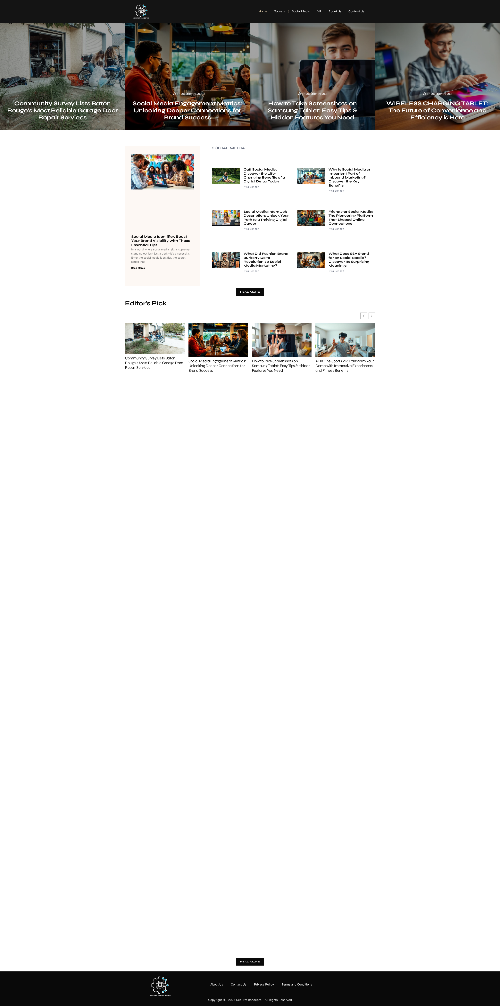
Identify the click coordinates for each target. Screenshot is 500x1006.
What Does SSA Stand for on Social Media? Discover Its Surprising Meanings (349, 260)
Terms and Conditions (297, 984)
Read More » (138, 267)
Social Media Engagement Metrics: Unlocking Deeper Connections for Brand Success (187, 110)
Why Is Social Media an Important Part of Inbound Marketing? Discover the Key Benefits (350, 177)
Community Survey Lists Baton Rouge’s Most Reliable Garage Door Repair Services (62, 110)
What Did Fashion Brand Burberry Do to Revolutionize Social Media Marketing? (266, 260)
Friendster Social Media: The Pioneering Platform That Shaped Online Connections (351, 218)
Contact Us (356, 11)
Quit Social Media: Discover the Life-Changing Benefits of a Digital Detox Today (264, 175)
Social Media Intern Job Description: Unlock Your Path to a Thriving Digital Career (266, 218)
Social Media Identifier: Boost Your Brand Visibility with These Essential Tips (160, 240)
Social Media (301, 11)
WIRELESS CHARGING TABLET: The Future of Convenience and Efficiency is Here (437, 110)
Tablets (279, 11)
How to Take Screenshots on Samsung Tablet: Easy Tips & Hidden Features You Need (312, 110)
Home (263, 11)
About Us (335, 11)
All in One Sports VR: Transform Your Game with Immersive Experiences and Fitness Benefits (344, 366)
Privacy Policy (264, 984)
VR (319, 11)
